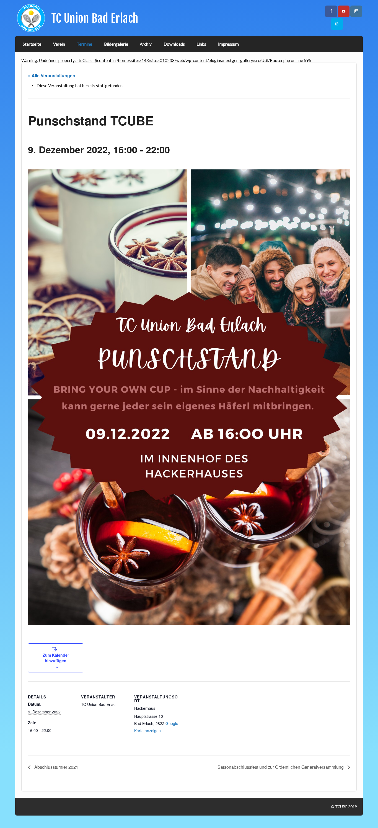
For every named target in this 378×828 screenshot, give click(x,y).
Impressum (228, 44)
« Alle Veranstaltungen (51, 75)
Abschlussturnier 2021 (55, 767)
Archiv (146, 44)
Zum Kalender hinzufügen (56, 657)
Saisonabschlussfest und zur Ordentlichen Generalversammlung (281, 767)
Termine (84, 44)
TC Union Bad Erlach (94, 18)
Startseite (32, 44)
